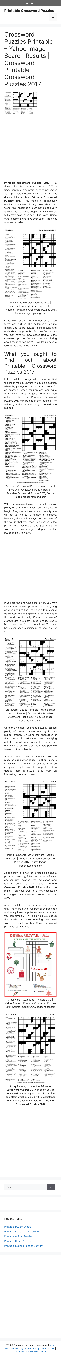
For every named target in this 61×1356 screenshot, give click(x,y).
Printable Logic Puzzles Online (21, 1231)
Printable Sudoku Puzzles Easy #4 (23, 1245)
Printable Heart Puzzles (17, 1241)
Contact (44, 1351)
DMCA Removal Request (25, 1351)
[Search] (51, 1187)
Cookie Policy (16, 1348)
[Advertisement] (30, 148)
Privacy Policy (32, 1348)
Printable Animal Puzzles (18, 1236)
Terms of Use (48, 1348)
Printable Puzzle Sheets (17, 1226)
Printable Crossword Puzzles (29, 10)
